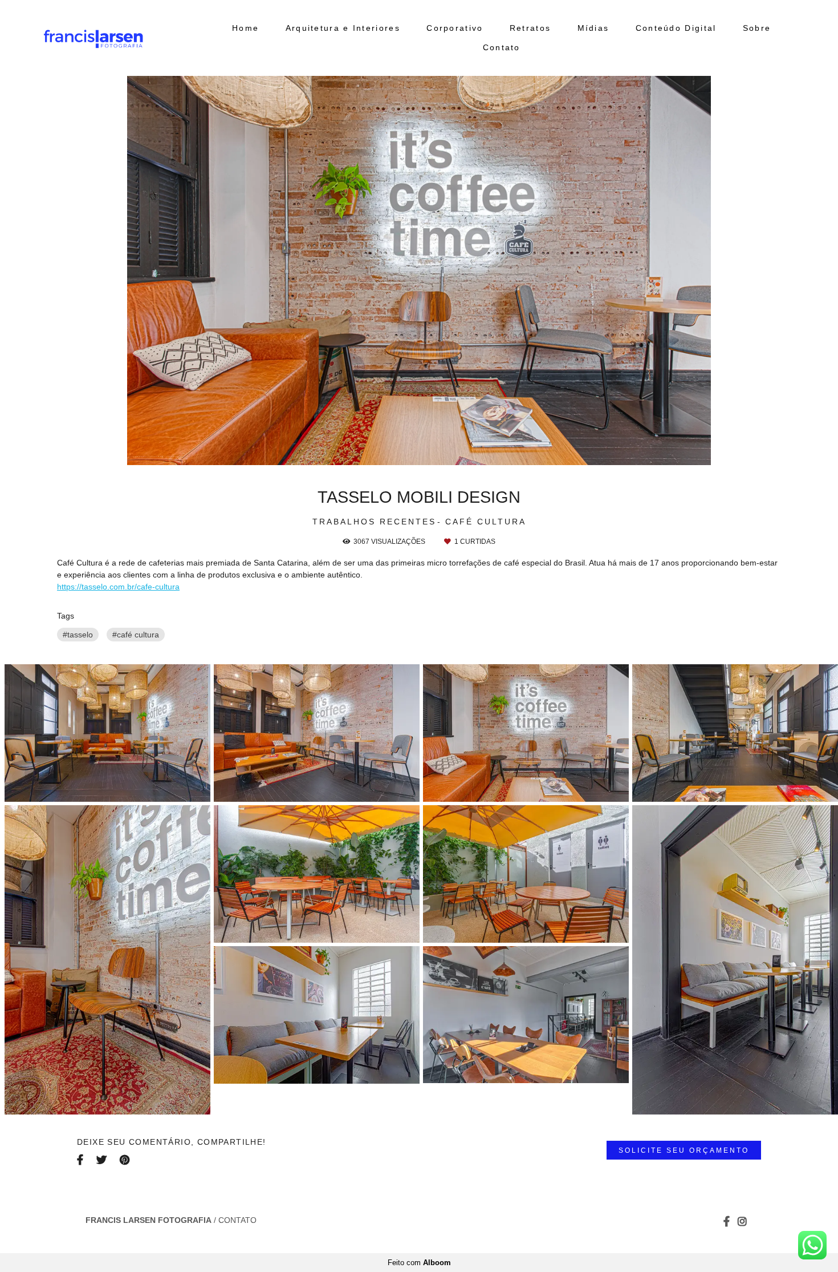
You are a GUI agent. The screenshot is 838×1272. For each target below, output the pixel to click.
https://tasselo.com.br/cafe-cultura (118, 587)
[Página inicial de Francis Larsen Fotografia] (122, 38)
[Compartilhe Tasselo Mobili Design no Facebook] (81, 1159)
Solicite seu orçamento (684, 1150)
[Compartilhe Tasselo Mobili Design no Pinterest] (125, 1159)
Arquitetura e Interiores (343, 28)
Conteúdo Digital (676, 28)
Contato (501, 47)
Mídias (593, 28)
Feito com (419, 1262)
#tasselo (78, 634)
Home (245, 28)
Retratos (530, 28)
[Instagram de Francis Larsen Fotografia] (742, 1221)
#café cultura (135, 634)
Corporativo (454, 28)
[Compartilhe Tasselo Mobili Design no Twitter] (102, 1159)
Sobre (757, 28)
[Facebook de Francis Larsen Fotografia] (726, 1221)
